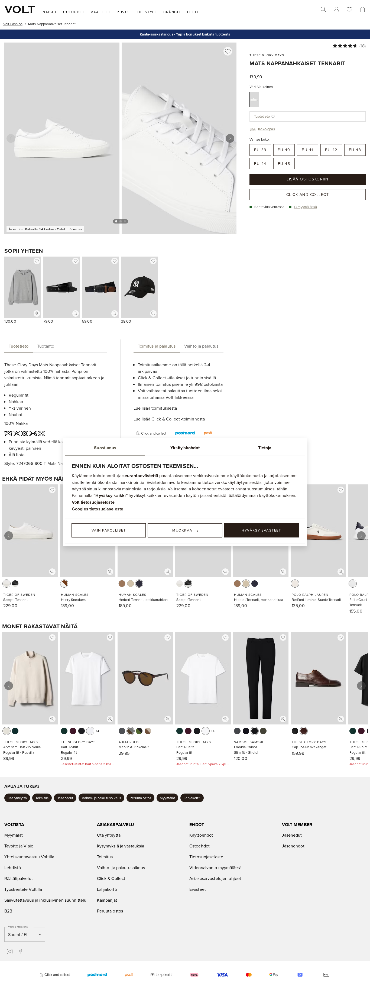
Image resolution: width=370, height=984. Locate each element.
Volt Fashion (12, 23)
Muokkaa (182, 530)
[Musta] (15, 583)
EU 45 (284, 163)
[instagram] (9, 951)
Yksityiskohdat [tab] (185, 448)
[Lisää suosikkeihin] (227, 51)
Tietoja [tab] (265, 448)
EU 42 (331, 150)
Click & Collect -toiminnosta (178, 419)
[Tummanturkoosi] (15, 731)
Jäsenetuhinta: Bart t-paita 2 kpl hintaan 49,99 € (87, 764)
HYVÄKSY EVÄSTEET (261, 530)
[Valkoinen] (254, 99)
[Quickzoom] (37, 313)
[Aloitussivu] (19, 9)
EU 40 (284, 150)
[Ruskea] (122, 583)
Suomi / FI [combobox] (17, 934)
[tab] (18, 345)
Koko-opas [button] (266, 129)
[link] (336, 9)
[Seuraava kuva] (230, 138)
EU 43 (355, 150)
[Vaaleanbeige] (130, 583)
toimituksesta (164, 408)
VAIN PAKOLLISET (109, 530)
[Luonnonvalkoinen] (6, 731)
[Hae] (323, 9)
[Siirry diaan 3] (125, 221)
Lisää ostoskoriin (308, 179)
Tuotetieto (262, 116)
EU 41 (307, 150)
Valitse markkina (18, 926)
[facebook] (20, 951)
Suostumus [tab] (105, 448)
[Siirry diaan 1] (116, 221)
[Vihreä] (263, 731)
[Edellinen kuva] (11, 138)
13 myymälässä (305, 206)
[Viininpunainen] (73, 731)
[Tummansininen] (246, 731)
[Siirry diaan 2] (120, 221)
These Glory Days (266, 55)
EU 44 (260, 163)
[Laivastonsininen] (139, 583)
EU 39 (260, 150)
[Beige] (148, 731)
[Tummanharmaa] (237, 731)
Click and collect (307, 194)
